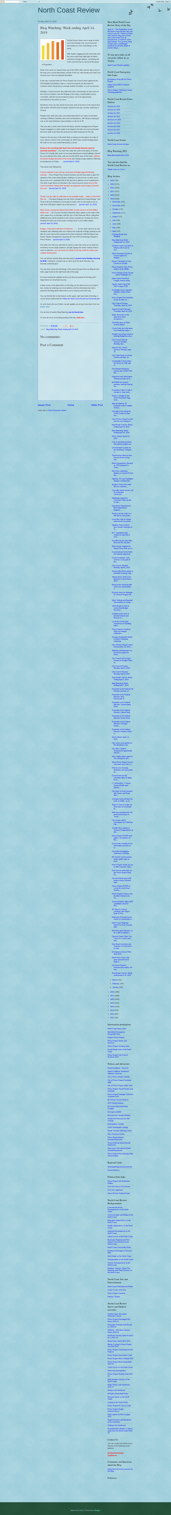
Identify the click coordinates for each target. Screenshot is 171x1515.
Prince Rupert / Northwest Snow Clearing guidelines (120, 91)
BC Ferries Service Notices (118, 1100)
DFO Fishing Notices (116, 1103)
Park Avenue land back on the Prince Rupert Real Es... (122, 872)
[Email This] (64, 326)
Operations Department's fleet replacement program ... (121, 508)
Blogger (97, 1510)
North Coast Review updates (118, 65)
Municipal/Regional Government (120, 1167)
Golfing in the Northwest (117, 1425)
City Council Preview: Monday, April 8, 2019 (121, 667)
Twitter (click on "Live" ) (116, 169)
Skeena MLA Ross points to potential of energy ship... (122, 572)
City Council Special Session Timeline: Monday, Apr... (119, 342)
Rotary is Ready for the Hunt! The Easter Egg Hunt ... (121, 398)
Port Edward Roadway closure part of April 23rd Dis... (122, 371)
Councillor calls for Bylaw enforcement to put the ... (122, 520)
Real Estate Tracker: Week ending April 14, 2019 (122, 426)
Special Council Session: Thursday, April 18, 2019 (122, 310)
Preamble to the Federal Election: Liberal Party (121, 711)
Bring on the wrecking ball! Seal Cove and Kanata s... (122, 587)
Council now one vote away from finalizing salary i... (122, 329)
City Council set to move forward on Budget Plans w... (122, 660)
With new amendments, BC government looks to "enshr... (122, 814)
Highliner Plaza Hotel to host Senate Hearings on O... (122, 527)
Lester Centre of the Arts (117, 1290)
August (115, 217)
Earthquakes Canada (116, 1124)
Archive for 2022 (114, 113)
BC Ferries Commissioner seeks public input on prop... (122, 859)
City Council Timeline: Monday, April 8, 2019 (121, 567)
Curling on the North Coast (118, 1402)
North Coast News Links (117, 1029)
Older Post (97, 405)
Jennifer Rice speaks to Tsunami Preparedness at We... (122, 830)
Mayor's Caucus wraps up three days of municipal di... (122, 807)
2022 (112, 188)
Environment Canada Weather (119, 1115)
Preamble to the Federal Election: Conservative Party (121, 704)
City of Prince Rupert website (119, 1077)
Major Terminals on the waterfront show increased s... (120, 317)
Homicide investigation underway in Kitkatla (120, 852)
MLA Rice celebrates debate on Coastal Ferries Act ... (122, 473)
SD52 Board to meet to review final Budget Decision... (120, 608)
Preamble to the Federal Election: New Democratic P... (121, 697)
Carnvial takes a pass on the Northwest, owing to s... (121, 450)
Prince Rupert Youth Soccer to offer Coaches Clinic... (122, 866)
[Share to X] (68, 326)
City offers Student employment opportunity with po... (122, 751)
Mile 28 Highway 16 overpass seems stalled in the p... (122, 406)
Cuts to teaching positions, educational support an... (122, 443)
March (115, 980)
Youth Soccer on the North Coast (120, 1367)
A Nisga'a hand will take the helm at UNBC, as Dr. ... (122, 800)
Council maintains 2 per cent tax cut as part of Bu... (121, 560)
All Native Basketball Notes (118, 1394)
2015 (112, 1003)
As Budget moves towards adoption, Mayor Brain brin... (122, 292)
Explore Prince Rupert (116, 1037)
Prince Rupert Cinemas (116, 1293)
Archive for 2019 (114, 123)
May (114, 228)
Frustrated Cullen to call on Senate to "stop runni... (122, 391)
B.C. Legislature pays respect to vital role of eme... (121, 535)
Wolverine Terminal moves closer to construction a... (122, 918)
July (114, 220)
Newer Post (44, 405)
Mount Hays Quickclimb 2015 (119, 1341)
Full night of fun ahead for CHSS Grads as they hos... (121, 413)
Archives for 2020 (114, 120)
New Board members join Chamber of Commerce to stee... (122, 946)
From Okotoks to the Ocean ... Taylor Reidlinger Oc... (122, 274)
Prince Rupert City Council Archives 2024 (118, 1056)
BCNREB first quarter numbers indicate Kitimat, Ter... (122, 384)
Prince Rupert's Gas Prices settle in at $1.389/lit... (122, 268)
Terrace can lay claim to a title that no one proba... (121, 515)
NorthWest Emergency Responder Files (116, 1033)
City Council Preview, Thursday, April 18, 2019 (122, 304)
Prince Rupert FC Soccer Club (119, 1406)
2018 (112, 992)
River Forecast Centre (116, 1134)
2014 (112, 1007)
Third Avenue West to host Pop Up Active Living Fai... (122, 457)
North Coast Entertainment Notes (120, 1287)
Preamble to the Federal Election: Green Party (121, 717)
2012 (112, 1014)
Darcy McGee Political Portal (119, 1193)
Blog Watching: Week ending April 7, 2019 (120, 684)
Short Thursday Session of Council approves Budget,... (122, 255)
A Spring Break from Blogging (119, 235)
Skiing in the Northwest (116, 1390)
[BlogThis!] (66, 326)
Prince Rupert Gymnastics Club (120, 1355)
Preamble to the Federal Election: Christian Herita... (121, 724)
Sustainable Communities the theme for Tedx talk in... (121, 363)
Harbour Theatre (114, 1297)
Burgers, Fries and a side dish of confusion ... (121, 486)
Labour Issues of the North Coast (120, 1236)
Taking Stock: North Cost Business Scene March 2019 (121, 579)
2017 (112, 996)
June (114, 224)
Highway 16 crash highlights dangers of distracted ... (122, 480)
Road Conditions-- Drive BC (118, 1068)
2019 (112, 199)
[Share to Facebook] (71, 326)
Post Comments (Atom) (57, 410)
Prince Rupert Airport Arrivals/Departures (115, 1138)
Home (71, 405)
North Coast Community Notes (119, 1247)
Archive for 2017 (114, 130)
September (116, 213)
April (114, 231)
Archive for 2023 (114, 110)
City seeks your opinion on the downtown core (122, 744)
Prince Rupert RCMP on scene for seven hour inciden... (121, 888)
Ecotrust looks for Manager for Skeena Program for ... (122, 594)
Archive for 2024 (114, 106)
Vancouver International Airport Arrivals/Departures (119, 1149)
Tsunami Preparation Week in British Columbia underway (122, 639)
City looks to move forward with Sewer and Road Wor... (122, 793)
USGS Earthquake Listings (118, 1127)
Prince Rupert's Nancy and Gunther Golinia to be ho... (122, 896)
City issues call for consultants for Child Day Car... (122, 822)
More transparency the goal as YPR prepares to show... (122, 465)
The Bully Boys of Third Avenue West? (121, 324)
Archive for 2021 (114, 116)
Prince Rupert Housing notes (118, 1046)
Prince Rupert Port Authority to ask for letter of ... (122, 299)
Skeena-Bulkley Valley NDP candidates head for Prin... (122, 904)
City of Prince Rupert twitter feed (120, 1085)
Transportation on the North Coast (120, 1259)
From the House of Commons (119, 1187)
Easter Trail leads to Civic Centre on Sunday (121, 262)
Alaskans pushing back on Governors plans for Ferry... (122, 653)
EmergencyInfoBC (115, 1112)
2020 (112, 195)
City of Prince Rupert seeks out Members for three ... (122, 646)
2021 (112, 191)
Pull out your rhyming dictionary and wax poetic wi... (122, 770)
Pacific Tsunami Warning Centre (120, 1131)
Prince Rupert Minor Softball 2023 (120, 1359)
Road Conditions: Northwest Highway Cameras (118, 1072)
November (116, 205)
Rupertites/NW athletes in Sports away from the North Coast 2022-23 (120, 1431)
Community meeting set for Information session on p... (122, 846)
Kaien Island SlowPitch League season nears (121, 279)
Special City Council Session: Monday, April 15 (121, 350)
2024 (112, 180)
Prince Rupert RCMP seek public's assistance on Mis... (122, 838)
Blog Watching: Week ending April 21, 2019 (120, 241)
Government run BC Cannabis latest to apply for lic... (122, 778)
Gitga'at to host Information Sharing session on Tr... (122, 378)
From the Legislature (115, 1190)
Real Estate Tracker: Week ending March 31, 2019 (122, 974)
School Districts (114, 1170)
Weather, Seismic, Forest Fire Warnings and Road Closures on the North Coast (120, 1270)
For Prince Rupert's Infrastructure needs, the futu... (122, 967)
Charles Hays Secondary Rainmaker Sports (117, 1315)
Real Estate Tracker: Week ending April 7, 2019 (122, 679)
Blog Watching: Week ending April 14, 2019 (120, 432)
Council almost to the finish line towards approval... (122, 553)
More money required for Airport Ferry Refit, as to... (122, 547)
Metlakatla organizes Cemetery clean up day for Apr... (121, 500)
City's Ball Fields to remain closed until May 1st (122, 356)
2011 (112, 1018)
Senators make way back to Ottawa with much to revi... (122, 248)
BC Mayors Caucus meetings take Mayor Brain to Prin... (121, 911)
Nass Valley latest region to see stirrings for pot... (122, 757)
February (116, 984)
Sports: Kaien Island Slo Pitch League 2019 (121, 285)
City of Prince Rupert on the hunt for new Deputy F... (122, 420)
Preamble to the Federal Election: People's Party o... (122, 731)
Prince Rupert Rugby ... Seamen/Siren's (116, 1410)
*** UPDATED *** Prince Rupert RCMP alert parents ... (121, 785)
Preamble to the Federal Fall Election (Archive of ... (122, 690)
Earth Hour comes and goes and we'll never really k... (120, 960)
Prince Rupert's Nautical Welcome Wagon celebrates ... (121, 631)
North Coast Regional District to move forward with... (122, 925)
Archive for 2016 (114, 133)
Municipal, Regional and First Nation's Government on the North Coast (118, 1242)
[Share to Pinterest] (73, 326)
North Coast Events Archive (118, 144)
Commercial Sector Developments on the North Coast (118, 1209)
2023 (112, 184)
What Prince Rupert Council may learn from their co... (122, 763)
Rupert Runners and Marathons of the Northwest (120, 1421)
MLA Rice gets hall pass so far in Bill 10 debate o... (122, 932)
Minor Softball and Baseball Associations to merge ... (122, 601)
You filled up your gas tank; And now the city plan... (122, 542)
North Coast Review (69, 10)
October (115, 209)
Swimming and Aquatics (117, 1371)
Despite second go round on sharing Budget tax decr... (122, 335)
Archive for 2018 (114, 126)
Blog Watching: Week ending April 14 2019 (62, 329)
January (115, 987)
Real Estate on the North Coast (119, 1256)
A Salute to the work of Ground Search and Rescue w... (120, 616)
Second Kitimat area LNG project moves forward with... (121, 880)
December (116, 202)
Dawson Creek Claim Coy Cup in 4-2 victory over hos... (122, 938)
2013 (112, 1010)
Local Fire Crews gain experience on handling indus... (121, 624)
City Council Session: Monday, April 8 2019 (120, 673)
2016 (112, 999)
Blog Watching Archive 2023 (118, 155)
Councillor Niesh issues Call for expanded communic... (122, 492)
